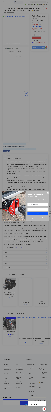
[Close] (47, 192)
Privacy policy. (44, 218)
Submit (38, 213)
